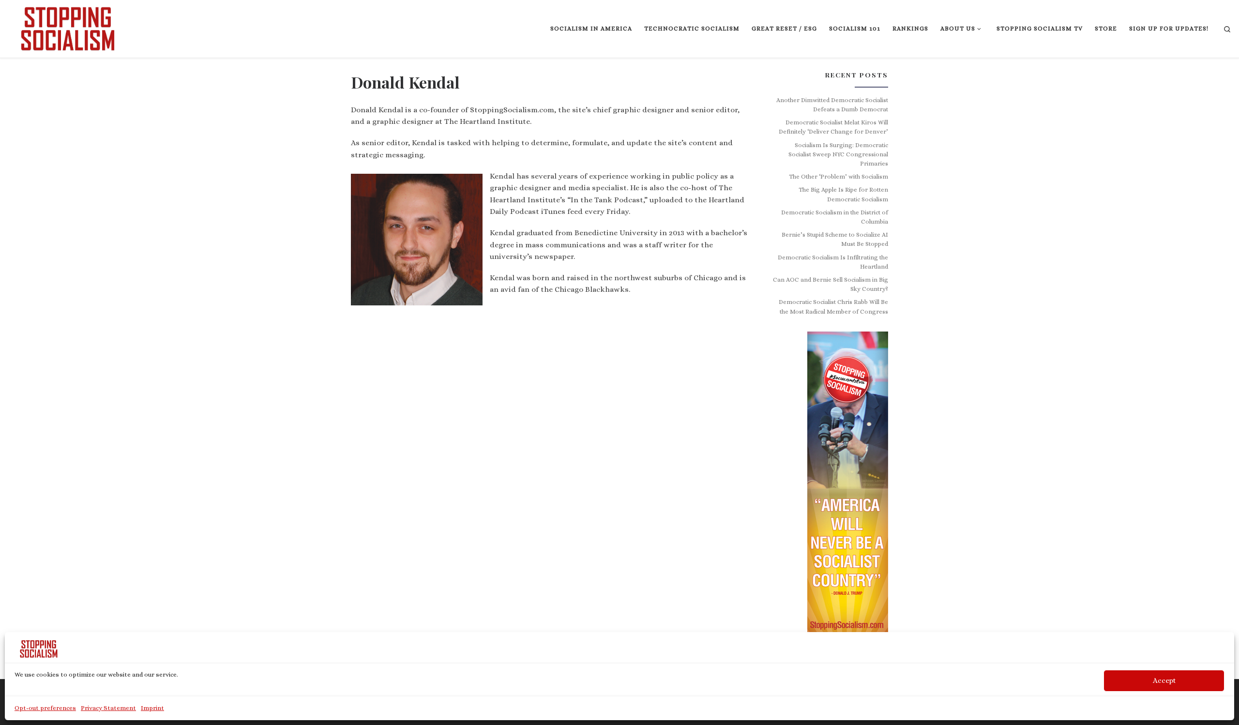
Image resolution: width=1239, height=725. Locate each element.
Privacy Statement (108, 707)
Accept (1164, 680)
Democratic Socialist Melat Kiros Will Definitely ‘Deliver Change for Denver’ (833, 127)
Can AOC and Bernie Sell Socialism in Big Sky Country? (830, 284)
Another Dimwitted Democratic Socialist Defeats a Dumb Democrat (832, 105)
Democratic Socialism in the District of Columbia (834, 217)
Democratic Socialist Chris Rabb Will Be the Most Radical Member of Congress (833, 307)
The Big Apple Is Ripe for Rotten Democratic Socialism (843, 194)
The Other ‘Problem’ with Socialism (838, 176)
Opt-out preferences (45, 707)
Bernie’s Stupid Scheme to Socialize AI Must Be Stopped (835, 239)
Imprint (152, 707)
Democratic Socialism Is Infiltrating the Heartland (833, 262)
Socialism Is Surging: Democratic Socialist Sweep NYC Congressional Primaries (838, 154)
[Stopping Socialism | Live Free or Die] (67, 26)
